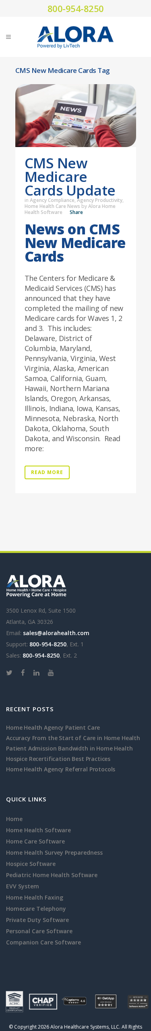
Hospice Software (31, 864)
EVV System (22, 886)
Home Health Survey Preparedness (54, 852)
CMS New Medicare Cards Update (70, 176)
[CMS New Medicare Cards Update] (75, 115)
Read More (47, 472)
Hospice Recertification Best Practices (58, 759)
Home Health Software (38, 830)
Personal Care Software (39, 931)
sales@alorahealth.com (56, 633)
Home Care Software (35, 841)
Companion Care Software (43, 942)
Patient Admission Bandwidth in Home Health (69, 748)
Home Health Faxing (34, 897)
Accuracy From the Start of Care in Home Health (73, 738)
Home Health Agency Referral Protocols (60, 769)
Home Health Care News (52, 206)
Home (14, 819)
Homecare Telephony (36, 908)
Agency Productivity (99, 200)
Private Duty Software (37, 920)
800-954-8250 (76, 8)
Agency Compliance (52, 200)
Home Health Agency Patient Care (53, 727)
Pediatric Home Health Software (51, 875)
